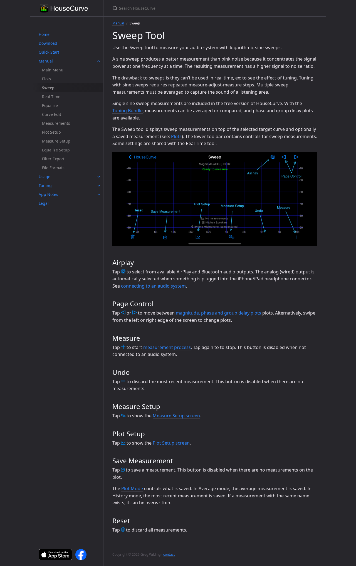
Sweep (48, 87)
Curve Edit (51, 114)
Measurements (56, 123)
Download (48, 43)
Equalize (50, 105)
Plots (46, 78)
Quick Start (49, 52)
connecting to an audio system (153, 286)
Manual (46, 61)
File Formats (53, 167)
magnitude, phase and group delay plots (218, 313)
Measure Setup (56, 141)
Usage (44, 176)
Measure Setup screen (176, 416)
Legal (44, 203)
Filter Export (53, 158)
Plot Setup (51, 132)
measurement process (167, 347)
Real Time (51, 96)
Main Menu (52, 70)
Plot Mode (132, 488)
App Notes (48, 194)
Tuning (45, 185)
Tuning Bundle (127, 111)
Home (44, 34)
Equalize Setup (56, 150)
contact (169, 554)
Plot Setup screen (171, 443)
